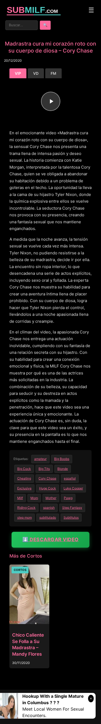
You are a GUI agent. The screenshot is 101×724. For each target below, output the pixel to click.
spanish (49, 508)
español (70, 478)
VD (36, 73)
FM (53, 73)
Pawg (68, 498)
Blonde (62, 469)
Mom (34, 498)
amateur (40, 459)
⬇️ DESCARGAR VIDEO (50, 539)
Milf (20, 498)
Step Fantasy (72, 508)
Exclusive (24, 488)
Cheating (24, 478)
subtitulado (47, 517)
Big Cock (24, 469)
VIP (18, 73)
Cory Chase (47, 478)
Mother (51, 498)
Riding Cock (26, 508)
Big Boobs (61, 459)
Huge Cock (47, 488)
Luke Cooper (73, 488)
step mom (24, 517)
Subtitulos (71, 517)
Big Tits (44, 469)
